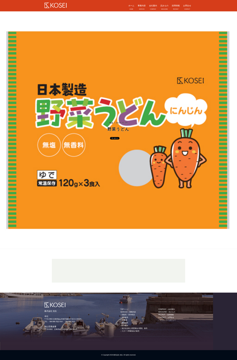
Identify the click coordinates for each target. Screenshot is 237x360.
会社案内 (153, 6)
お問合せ (187, 6)
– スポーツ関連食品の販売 (129, 331)
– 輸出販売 (124, 323)
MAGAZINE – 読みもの (166, 312)
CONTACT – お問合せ (166, 317)
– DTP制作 (124, 325)
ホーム (131, 6)
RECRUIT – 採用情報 (166, 315)
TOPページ (124, 309)
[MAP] (79, 319)
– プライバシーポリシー (167, 320)
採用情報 (176, 6)
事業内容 (142, 6)
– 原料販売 (124, 317)
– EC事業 (123, 320)
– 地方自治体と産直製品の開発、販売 (133, 328)
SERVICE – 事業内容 (128, 312)
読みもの (164, 6)
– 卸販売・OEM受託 (127, 315)
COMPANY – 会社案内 (166, 309)
